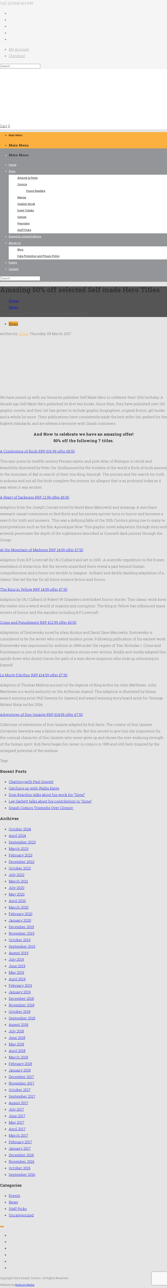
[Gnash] (40, 119)
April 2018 (17, 1050)
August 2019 (18, 953)
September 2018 (22, 1018)
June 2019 (17, 966)
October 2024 (20, 829)
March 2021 (18, 881)
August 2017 (18, 1102)
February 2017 (20, 1142)
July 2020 (16, 887)
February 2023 (20, 855)
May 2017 (16, 1122)
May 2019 (16, 972)
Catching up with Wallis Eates (34, 788)
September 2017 (22, 1096)
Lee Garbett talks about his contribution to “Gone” (50, 801)
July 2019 (16, 959)
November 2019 (21, 933)
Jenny (23, 333)
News (13, 307)
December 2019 (21, 927)
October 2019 (19, 940)
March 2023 (18, 848)
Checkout (17, 55)
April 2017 (17, 1129)
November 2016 (21, 1161)
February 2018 (20, 1063)
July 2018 (16, 1031)
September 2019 (22, 946)
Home (14, 300)
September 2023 (22, 842)
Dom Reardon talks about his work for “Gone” (47, 794)
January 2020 (20, 920)
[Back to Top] (1, 1226)
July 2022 (16, 874)
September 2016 (22, 1174)
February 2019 (20, 985)
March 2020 (18, 907)
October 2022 (20, 868)
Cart (3, 126)
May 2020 (17, 894)
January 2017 (20, 1148)
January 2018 (20, 1070)
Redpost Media (24, 1285)
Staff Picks (18, 1208)
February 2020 (20, 913)
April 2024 (17, 835)
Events (14, 1195)
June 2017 (17, 1116)
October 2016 (19, 1168)
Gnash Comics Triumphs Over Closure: (41, 807)
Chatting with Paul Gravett (31, 781)
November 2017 (21, 1083)
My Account (19, 49)
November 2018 (21, 1005)
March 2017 (18, 1135)
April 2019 (17, 979)
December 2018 (21, 998)
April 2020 (17, 900)
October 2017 (19, 1089)
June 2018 (17, 1037)
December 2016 (21, 1155)
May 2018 (16, 1044)
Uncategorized (21, 1215)
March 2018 (18, 1057)
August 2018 (18, 1024)
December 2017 (21, 1076)
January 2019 (20, 992)
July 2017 (16, 1109)
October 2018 (19, 1011)
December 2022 (21, 861)
